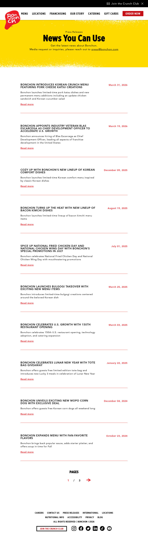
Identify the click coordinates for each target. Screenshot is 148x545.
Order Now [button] (132, 13)
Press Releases (71, 512)
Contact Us (53, 512)
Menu (24, 13)
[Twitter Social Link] (88, 528)
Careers (39, 512)
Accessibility (74, 517)
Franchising (58, 13)
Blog (100, 517)
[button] (108, 4)
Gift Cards (111, 13)
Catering (94, 13)
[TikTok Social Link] (102, 528)
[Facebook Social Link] (81, 528)
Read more (27, 104)
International (91, 512)
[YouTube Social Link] (109, 528)
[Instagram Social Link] (74, 528)
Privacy (90, 517)
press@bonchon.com (104, 49)
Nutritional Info (54, 517)
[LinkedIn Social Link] (95, 528)
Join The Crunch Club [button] (51, 528)
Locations (39, 13)
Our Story (77, 13)
